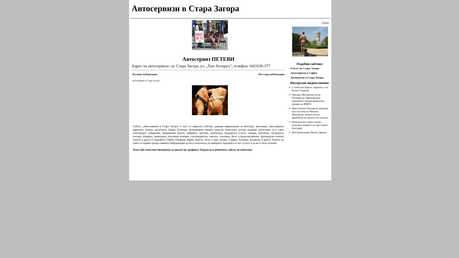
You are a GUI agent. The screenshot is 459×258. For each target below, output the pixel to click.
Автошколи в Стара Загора (307, 77)
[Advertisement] (210, 37)
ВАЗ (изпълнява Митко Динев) (309, 132)
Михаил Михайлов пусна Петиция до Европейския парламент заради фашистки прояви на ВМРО (308, 99)
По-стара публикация (271, 74)
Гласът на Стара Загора (305, 68)
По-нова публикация (144, 74)
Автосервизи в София (304, 72)
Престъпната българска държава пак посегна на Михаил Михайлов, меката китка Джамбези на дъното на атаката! (310, 113)
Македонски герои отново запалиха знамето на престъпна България (310, 125)
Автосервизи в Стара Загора (185, 8)
